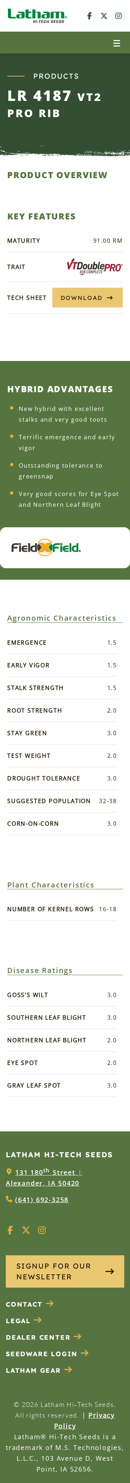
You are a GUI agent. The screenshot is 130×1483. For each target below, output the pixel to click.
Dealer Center (38, 1337)
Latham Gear (33, 1370)
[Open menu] (117, 42)
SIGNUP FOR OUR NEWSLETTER (53, 1271)
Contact (24, 1304)
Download (82, 297)
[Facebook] (89, 15)
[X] (104, 15)
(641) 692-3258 (42, 1199)
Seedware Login (42, 1354)
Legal (18, 1321)
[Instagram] (118, 15)
